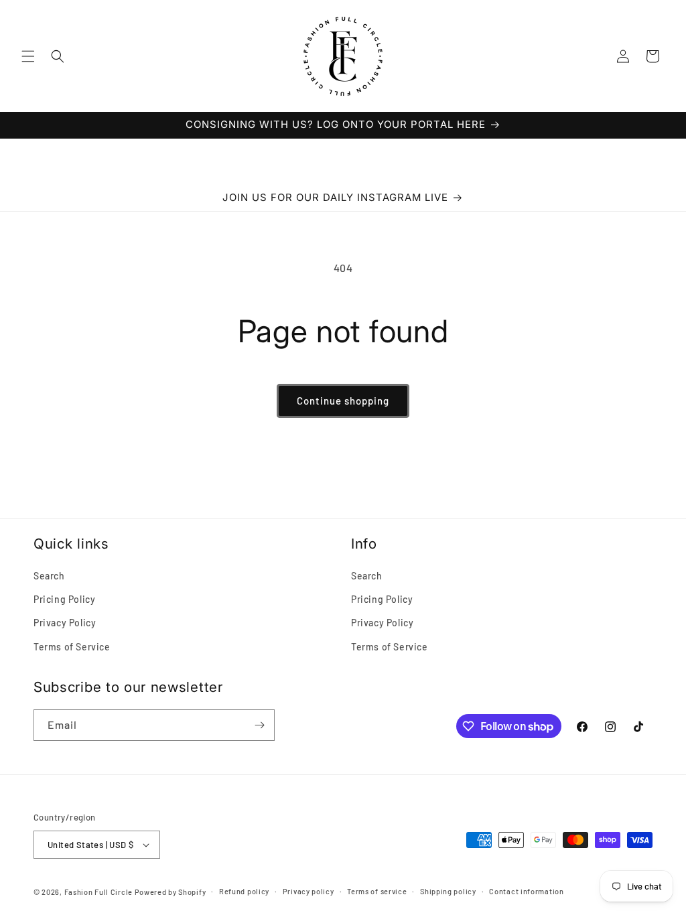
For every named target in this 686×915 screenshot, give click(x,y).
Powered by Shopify (170, 892)
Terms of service (377, 891)
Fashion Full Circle (98, 892)
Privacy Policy (64, 622)
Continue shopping (343, 401)
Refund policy (244, 891)
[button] (28, 56)
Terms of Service (72, 646)
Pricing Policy (64, 599)
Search (49, 575)
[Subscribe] (259, 725)
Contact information (526, 891)
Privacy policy (308, 891)
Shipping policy (448, 891)
